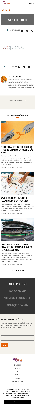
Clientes (17, 374)
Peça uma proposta (17, 290)
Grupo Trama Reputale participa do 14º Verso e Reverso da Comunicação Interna (17, 150)
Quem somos (17, 365)
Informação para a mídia (17, 305)
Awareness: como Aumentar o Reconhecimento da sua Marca (14, 199)
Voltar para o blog (6, 10)
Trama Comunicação (16, 167)
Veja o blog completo (17, 271)
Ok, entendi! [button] (17, 402)
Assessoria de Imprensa (7, 173)
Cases (17, 371)
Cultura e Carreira (17, 381)
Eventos (4, 122)
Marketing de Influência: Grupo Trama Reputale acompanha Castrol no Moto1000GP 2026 (17, 247)
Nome (2, 331)
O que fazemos (17, 368)
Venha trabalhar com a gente (17, 297)
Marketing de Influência (7, 220)
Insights (17, 378)
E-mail (2, 336)
